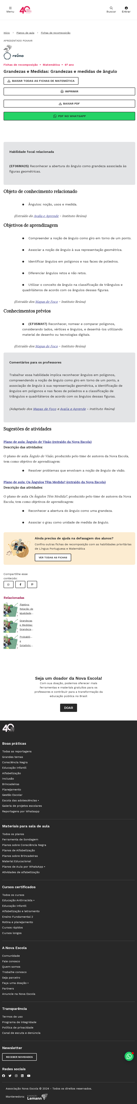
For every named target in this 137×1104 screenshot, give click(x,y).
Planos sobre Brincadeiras (20, 856)
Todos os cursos (13, 895)
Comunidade (11, 955)
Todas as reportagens (17, 751)
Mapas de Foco (46, 302)
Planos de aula (25, 32)
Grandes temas (12, 757)
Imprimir (71, 91)
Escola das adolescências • (20, 800)
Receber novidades (19, 1057)
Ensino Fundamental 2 (17, 916)
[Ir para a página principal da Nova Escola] (25, 10)
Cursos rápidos (12, 927)
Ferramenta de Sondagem (20, 839)
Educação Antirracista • (18, 900)
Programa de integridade (19, 1022)
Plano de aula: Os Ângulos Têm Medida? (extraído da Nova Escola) (55, 482)
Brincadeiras (10, 784)
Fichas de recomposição (55, 32)
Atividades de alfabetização (21, 872)
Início (7, 32)
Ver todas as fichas (53, 557)
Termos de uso (12, 1016)
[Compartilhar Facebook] (20, 584)
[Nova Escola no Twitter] (10, 1075)
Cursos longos (12, 933)
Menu (10, 11)
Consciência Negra (15, 762)
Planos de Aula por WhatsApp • (23, 866)
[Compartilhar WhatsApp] (9, 584)
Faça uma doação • (15, 983)
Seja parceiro (11, 977)
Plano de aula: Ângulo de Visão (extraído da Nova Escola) (48, 442)
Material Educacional (16, 861)
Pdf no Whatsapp (72, 116)
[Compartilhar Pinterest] (32, 584)
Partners (8, 988)
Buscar (111, 11)
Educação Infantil (14, 767)
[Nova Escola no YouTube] (28, 1075)
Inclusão (8, 778)
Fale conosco (11, 961)
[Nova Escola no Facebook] (3, 1075)
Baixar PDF (71, 103)
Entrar (126, 11)
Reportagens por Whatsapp (20, 811)
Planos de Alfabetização (18, 850)
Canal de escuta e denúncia (21, 1033)
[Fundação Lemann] (37, 1096)
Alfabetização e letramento (21, 911)
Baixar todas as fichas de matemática (43, 81)
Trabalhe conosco (14, 972)
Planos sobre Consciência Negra (24, 845)
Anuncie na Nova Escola (18, 994)
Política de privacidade (17, 1027)
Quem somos (11, 966)
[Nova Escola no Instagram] (16, 1075)
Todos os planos (13, 834)
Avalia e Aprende (46, 216)
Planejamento (11, 789)
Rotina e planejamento (17, 922)
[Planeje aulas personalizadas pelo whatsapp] (129, 1056)
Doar (68, 708)
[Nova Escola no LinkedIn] (22, 1075)
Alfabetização (11, 773)
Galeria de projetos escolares (22, 805)
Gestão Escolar (12, 795)
